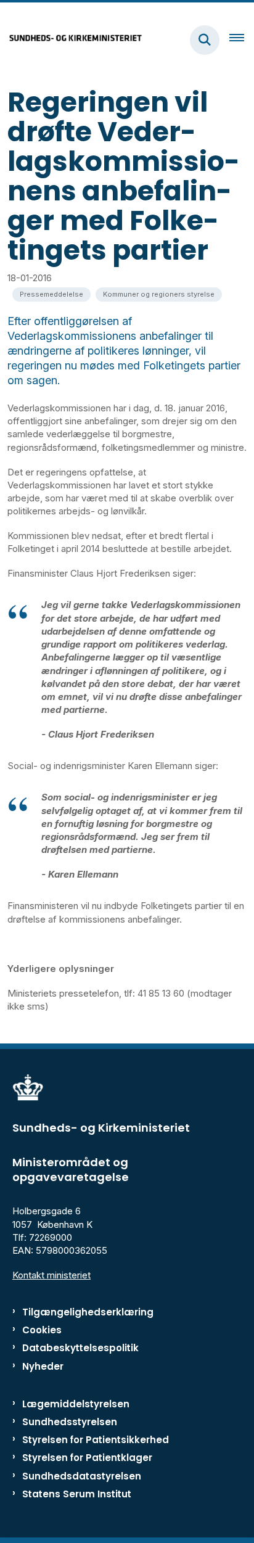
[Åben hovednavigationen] (241, 40)
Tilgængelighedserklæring (88, 1312)
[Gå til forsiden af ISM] (71, 39)
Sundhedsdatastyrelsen (81, 1476)
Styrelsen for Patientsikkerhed (95, 1439)
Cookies (42, 1329)
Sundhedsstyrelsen (69, 1421)
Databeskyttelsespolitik (80, 1347)
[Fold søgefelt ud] (204, 40)
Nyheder (42, 1366)
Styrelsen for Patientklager (87, 1457)
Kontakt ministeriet (51, 1275)
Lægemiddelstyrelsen (75, 1403)
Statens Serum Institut (76, 1493)
